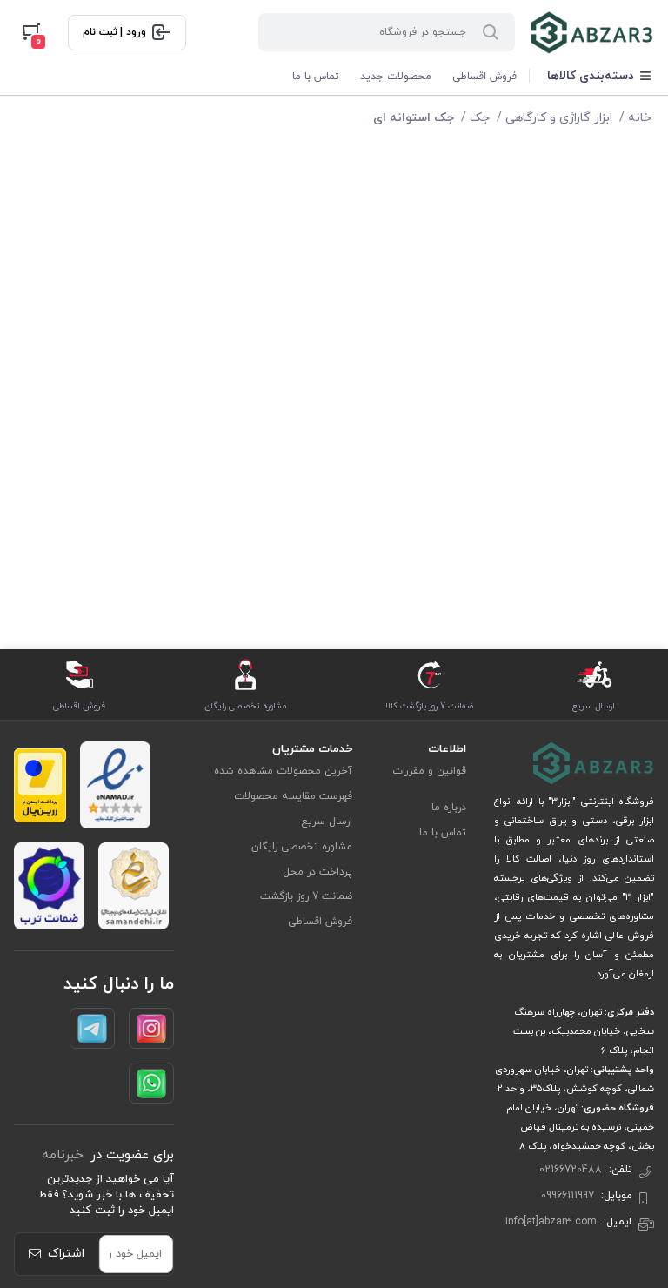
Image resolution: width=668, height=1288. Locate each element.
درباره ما (448, 808)
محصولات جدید (395, 77)
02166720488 (570, 1170)
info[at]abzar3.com (551, 1222)
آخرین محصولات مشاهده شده (283, 771)
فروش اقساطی (484, 77)
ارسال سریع (326, 821)
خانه (639, 118)
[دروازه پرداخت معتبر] (40, 785)
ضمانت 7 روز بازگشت (306, 896)
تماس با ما (315, 77)
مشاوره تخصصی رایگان (301, 847)
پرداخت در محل (317, 872)
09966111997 (567, 1196)
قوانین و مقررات (429, 771)
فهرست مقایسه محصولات (293, 796)
